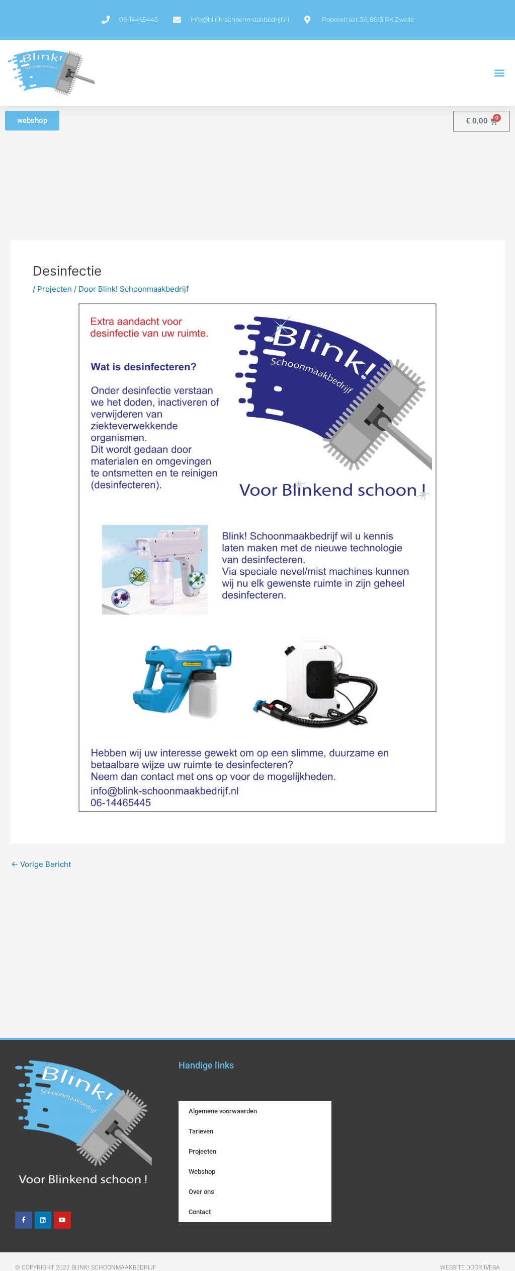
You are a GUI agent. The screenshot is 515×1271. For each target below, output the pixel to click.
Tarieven (201, 1131)
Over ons (201, 1191)
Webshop (202, 1171)
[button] (499, 72)
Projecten (54, 289)
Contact (200, 1212)
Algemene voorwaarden (223, 1111)
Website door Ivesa (470, 1267)
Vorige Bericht (41, 864)
